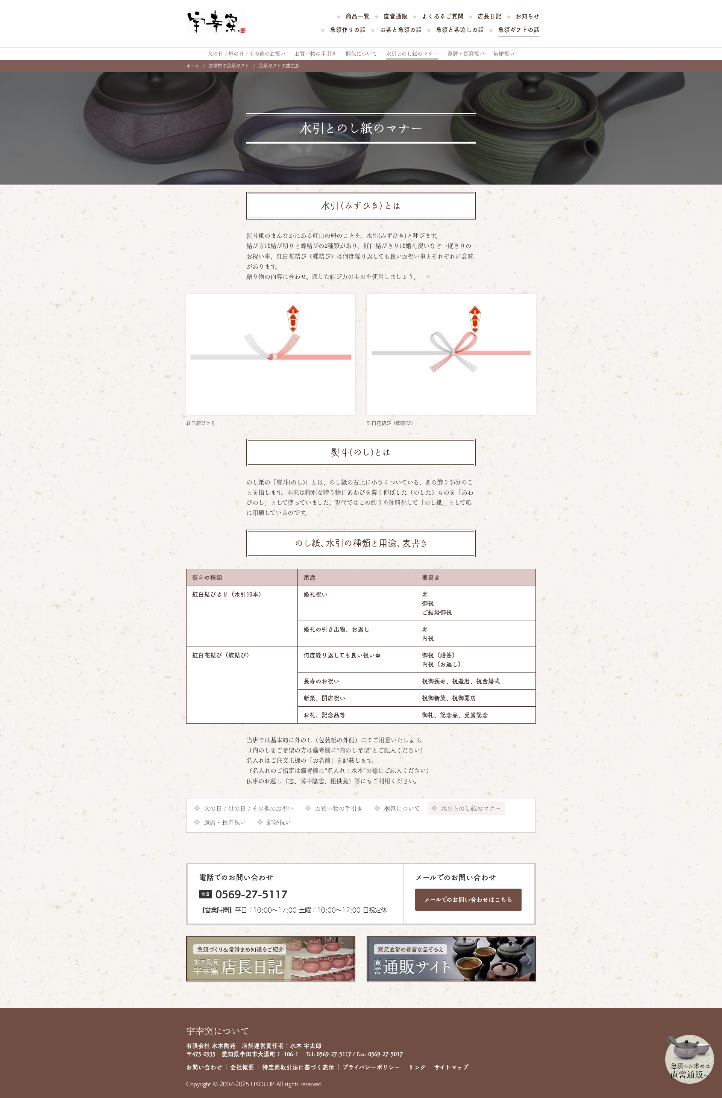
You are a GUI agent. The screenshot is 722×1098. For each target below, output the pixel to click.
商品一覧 (358, 16)
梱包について (361, 53)
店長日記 (490, 16)
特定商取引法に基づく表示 (298, 1067)
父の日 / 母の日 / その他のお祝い (246, 53)
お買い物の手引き (315, 53)
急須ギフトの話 (519, 30)
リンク (417, 1067)
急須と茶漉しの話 (460, 30)
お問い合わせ (204, 1067)
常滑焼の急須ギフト (229, 66)
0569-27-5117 (251, 894)
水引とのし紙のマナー (412, 53)
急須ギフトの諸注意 (279, 66)
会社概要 (242, 1067)
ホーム (192, 66)
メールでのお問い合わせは (468, 900)
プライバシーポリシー (371, 1067)
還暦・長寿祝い (465, 53)
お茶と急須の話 (401, 30)
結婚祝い (503, 53)
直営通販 (396, 16)
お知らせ (528, 16)
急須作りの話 (348, 30)
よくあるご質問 (443, 16)
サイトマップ (451, 1067)
